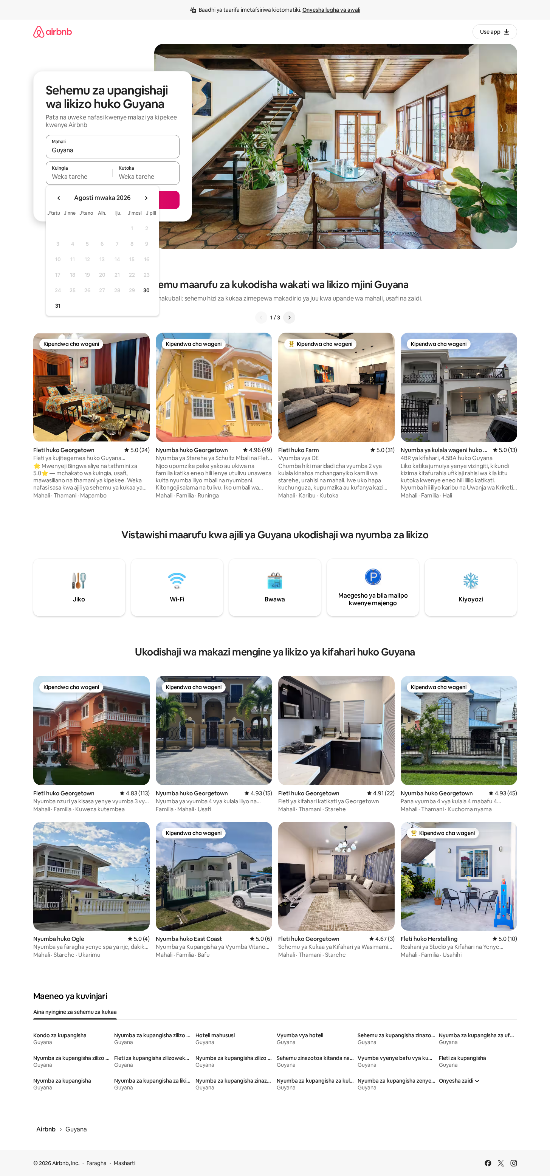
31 (57, 305)
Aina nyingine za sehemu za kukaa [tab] (75, 1012)
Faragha (97, 1163)
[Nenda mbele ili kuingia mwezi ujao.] (146, 198)
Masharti (124, 1163)
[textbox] (79, 176)
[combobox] (113, 150)
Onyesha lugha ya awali (331, 9)
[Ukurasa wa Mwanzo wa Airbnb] (52, 31)
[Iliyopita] (261, 317)
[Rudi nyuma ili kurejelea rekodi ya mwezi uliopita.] (59, 198)
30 (146, 290)
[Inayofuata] (289, 317)
